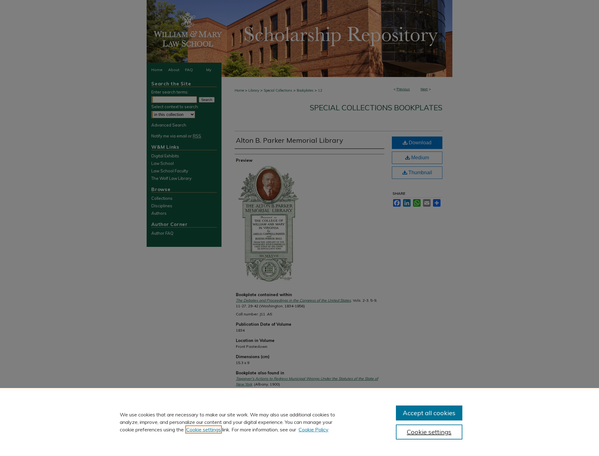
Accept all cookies (429, 413)
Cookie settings (203, 429)
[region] (299, 421)
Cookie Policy (314, 429)
